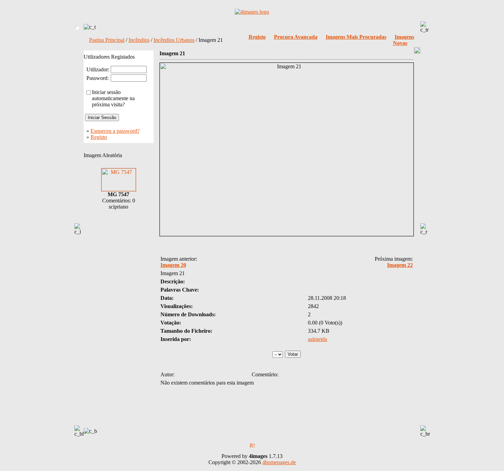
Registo (99, 137)
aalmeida (317, 339)
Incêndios (139, 40)
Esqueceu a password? (115, 131)
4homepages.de (279, 462)
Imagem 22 (400, 265)
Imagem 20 (173, 265)
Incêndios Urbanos (174, 40)
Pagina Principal (106, 40)
